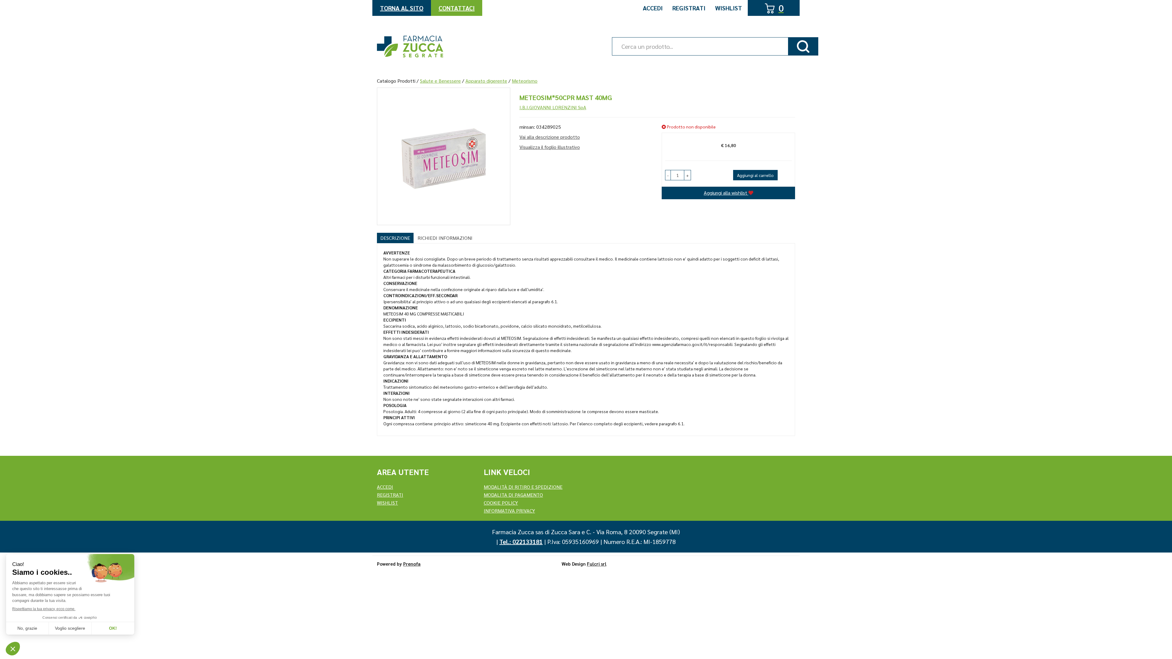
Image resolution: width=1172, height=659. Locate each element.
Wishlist (728, 8)
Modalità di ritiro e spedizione (523, 487)
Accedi (653, 8)
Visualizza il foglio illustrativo (549, 147)
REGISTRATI (390, 495)
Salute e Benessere (440, 80)
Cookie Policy (501, 502)
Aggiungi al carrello (755, 175)
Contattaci (457, 8)
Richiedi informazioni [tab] (445, 238)
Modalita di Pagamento (513, 495)
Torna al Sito (401, 8)
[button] (668, 175)
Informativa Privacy (509, 510)
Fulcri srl (596, 564)
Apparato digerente (486, 80)
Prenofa (412, 564)
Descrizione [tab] (395, 238)
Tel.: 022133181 (521, 542)
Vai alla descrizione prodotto (549, 137)
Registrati (688, 8)
